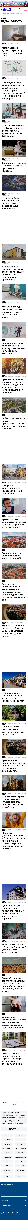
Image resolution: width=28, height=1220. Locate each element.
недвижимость (20, 1157)
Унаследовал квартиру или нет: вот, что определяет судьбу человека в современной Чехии (14, 1022)
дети (7, 1153)
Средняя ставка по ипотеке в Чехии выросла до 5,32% (12, 556)
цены (7, 1161)
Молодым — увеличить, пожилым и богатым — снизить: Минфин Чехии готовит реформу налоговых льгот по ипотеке (13, 841)
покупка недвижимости (7, 1171)
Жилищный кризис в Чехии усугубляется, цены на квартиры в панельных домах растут (13, 630)
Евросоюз (7, 1157)
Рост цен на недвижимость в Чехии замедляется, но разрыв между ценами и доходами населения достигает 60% (13, 592)
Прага (21, 1135)
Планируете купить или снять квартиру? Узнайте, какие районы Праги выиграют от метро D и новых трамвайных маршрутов (13, 90)
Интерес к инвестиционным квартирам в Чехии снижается (12, 489)
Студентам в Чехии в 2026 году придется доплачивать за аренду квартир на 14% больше (13, 130)
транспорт (20, 1166)
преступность (21, 1148)
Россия (20, 1140)
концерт (21, 1176)
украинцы (20, 1170)
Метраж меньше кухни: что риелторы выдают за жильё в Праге (13, 52)
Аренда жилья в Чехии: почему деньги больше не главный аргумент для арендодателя (13, 765)
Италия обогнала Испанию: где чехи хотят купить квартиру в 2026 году (13, 697)
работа (20, 1153)
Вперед (14, 1104)
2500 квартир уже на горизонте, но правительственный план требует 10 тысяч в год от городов (13, 912)
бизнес (7, 1166)
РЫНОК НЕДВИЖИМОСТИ (20, 340)
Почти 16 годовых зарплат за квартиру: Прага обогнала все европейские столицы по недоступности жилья (14, 985)
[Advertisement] (14, 227)
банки (7, 1176)
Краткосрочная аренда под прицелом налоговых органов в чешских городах (14, 523)
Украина (7, 1144)
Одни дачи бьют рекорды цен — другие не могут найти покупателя (14, 730)
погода (20, 1161)
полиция (7, 1140)
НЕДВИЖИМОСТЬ (12, 13)
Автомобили (7, 1148)
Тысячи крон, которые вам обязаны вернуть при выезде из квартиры (14, 167)
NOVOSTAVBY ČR (5, 1195)
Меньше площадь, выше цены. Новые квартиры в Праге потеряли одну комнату (12, 311)
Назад (5, 1102)
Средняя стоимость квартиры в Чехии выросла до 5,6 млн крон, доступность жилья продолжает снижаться (12, 386)
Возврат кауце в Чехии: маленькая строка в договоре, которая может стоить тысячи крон (12, 1058)
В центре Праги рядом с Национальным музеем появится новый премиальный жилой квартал (14, 801)
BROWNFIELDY (4, 1190)
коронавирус (20, 1144)
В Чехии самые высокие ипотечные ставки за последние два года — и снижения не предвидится (13, 273)
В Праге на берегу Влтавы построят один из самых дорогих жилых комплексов (11, 203)
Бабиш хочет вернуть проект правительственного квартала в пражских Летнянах (13, 423)
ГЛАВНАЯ (3, 13)
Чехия (7, 1135)
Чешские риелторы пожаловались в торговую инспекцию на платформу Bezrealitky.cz (13, 348)
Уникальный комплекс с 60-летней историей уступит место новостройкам (14, 948)
